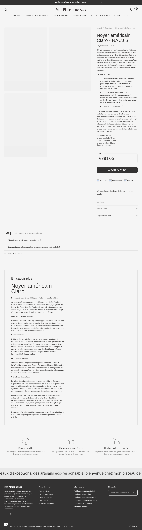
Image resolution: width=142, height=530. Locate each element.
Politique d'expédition (82, 494)
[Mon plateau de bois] (71, 9)
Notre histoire (44, 491)
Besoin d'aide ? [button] (102, 209)
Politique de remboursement (85, 497)
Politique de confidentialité (84, 491)
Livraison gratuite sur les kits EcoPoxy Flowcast (71, 2)
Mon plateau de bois (31, 526)
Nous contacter (45, 500)
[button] (5, 9)
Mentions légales (80, 506)
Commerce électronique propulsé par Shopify (57, 526)
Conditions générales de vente (85, 500)
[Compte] (130, 9)
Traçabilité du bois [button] (104, 215)
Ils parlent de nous (46, 497)
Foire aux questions (46, 503)
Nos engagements (46, 494)
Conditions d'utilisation (83, 503)
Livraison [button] (100, 202)
